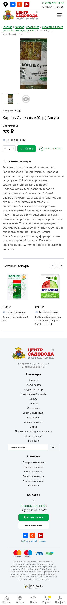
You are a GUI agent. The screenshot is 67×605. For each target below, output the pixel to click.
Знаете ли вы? (33, 436)
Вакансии (33, 440)
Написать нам (33, 525)
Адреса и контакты (33, 476)
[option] (33, 63)
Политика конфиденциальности (33, 431)
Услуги (34, 398)
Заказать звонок (33, 517)
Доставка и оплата (33, 480)
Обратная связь (33, 471)
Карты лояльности (33, 422)
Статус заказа (33, 384)
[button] (53, 266)
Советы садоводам (33, 412)
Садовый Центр (33, 389)
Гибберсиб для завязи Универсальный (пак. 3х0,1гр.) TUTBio (48, 320)
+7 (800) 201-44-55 (53, 3)
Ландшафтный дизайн (33, 394)
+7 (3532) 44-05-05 (53, 6)
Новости (33, 403)
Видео (33, 426)
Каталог (33, 380)
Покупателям (33, 417)
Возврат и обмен (33, 467)
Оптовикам (33, 408)
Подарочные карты (33, 462)
